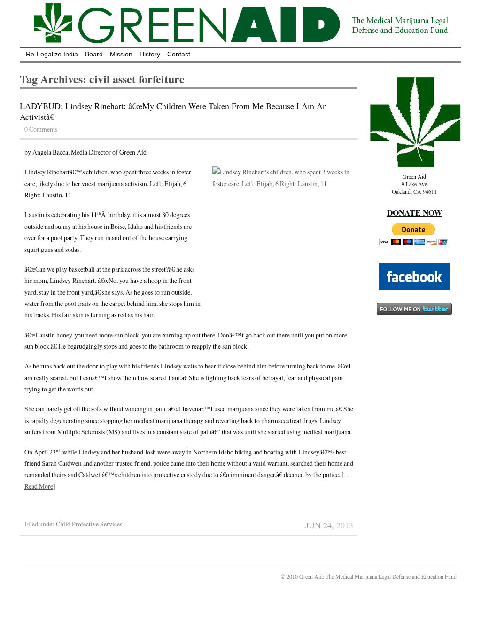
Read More (38, 486)
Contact (178, 54)
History (150, 54)
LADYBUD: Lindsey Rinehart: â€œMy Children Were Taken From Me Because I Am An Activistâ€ (173, 111)
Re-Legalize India (52, 54)
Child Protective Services (89, 523)
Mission (121, 54)
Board (94, 54)
